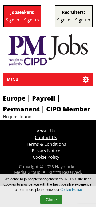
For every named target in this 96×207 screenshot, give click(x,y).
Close (51, 199)
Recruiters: (73, 12)
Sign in (12, 20)
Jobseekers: (22, 12)
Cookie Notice (71, 190)
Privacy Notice (46, 150)
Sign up (31, 20)
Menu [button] (12, 79)
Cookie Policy (46, 157)
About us (46, 130)
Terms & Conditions (46, 144)
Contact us (46, 137)
